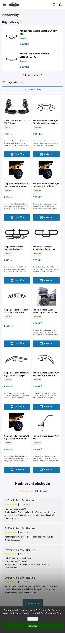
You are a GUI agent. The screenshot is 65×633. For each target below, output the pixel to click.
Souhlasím (32, 626)
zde (59, 613)
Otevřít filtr (32, 89)
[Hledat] (54, 4)
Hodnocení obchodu (32, 483)
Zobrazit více (33, 603)
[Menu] (4, 4)
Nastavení (33, 618)
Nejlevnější (13, 82)
